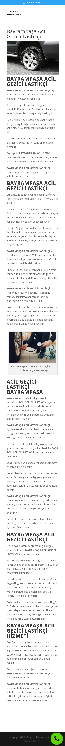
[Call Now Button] (57, 739)
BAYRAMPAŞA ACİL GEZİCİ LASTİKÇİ (28, 251)
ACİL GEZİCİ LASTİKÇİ (37, 90)
